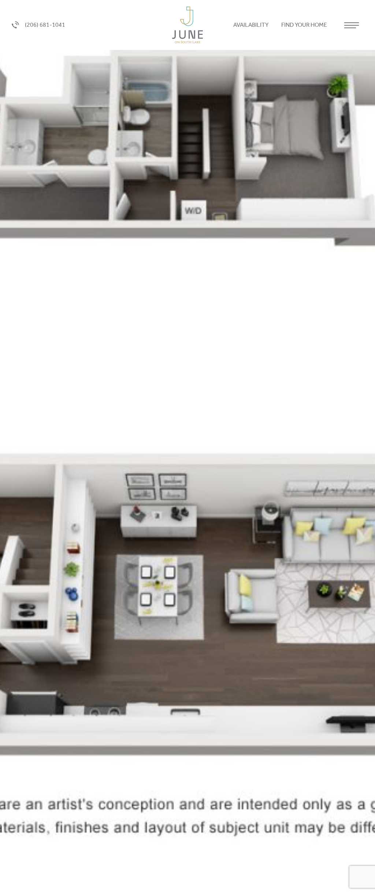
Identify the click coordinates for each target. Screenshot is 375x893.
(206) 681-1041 (45, 24)
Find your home (304, 24)
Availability (251, 24)
